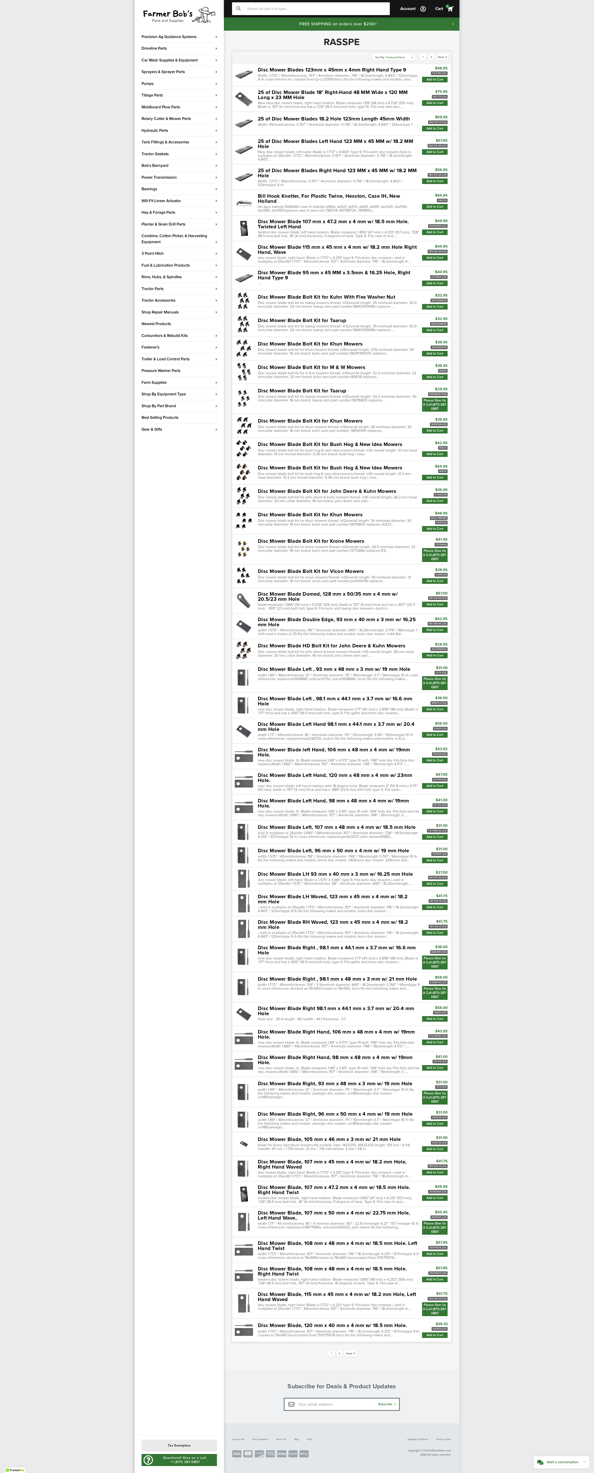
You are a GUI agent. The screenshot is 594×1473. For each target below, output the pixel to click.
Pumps (148, 83)
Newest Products (156, 323)
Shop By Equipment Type (164, 394)
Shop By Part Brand (159, 406)
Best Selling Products (160, 417)
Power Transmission (159, 177)
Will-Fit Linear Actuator (161, 200)
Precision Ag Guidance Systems (169, 36)
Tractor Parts (153, 288)
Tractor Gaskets (155, 154)
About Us (281, 1439)
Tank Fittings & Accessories (165, 142)
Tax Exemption (260, 1439)
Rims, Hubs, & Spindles (162, 277)
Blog (296, 1439)
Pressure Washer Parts (161, 370)
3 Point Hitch (153, 253)
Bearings (149, 189)
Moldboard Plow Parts (161, 107)
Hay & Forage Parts (158, 212)
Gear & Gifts (152, 429)
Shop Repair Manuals (160, 312)
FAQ (309, 1439)
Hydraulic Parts (155, 130)
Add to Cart (434, 79)
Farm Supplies (154, 382)
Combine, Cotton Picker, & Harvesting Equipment (174, 238)
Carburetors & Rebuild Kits (165, 335)
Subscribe (385, 1404)
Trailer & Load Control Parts (166, 359)
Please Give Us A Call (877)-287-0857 (435, 404)
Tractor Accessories (158, 300)
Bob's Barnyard (155, 165)
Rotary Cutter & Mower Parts (166, 118)
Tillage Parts (152, 95)
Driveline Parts (154, 48)
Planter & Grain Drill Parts (163, 224)
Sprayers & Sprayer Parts (163, 71)
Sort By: (380, 57)
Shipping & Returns (417, 1439)
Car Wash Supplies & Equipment (170, 60)
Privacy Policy (443, 1439)
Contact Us (238, 1439)
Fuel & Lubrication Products (166, 265)
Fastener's (150, 347)
